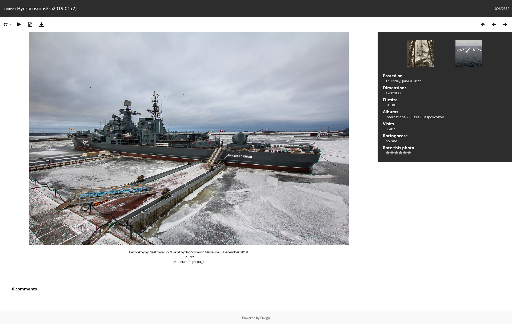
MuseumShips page (189, 261)
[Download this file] (41, 24)
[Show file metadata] (30, 24)
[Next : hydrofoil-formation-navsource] (505, 24)
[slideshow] (19, 24)
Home (9, 8)
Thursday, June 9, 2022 (403, 81)
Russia (414, 117)
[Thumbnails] (482, 24)
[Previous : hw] (493, 24)
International (396, 117)
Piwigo (265, 317)
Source (188, 256)
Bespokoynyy (433, 117)
